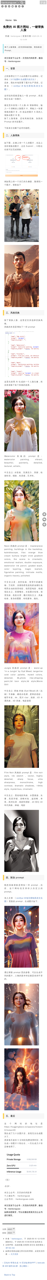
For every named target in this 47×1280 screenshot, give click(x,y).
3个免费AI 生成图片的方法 (23, 79)
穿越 (43, 2)
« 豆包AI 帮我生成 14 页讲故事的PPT (19, 1262)
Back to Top (9, 1274)
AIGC (11, 1228)
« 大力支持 (13, 1254)
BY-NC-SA (10, 1248)
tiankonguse (17, 1238)
